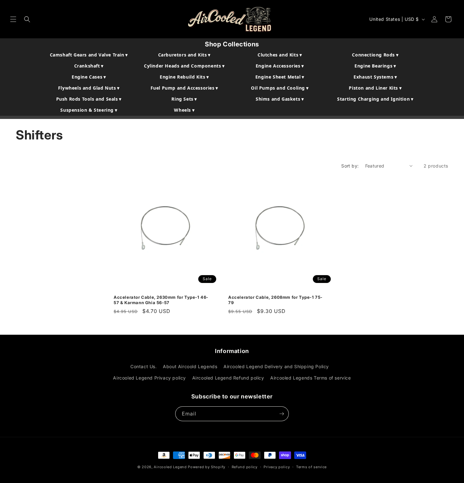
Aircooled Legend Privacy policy (149, 377)
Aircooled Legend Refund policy (228, 377)
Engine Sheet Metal (279, 77)
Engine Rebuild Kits (184, 77)
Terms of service (311, 467)
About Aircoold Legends (190, 366)
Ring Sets (184, 99)
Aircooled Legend (170, 467)
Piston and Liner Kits (375, 88)
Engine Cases (89, 77)
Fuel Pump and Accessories (184, 88)
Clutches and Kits (280, 55)
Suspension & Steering (88, 110)
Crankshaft (89, 66)
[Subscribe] (282, 413)
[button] (13, 19)
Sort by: (350, 165)
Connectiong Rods (375, 55)
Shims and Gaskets (280, 99)
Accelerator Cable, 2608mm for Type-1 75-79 (275, 299)
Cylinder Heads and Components (184, 66)
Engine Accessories (280, 66)
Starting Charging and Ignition (375, 99)
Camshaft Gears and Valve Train (89, 55)
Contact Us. (143, 366)
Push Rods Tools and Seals (89, 99)
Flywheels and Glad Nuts (89, 88)
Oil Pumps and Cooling (279, 88)
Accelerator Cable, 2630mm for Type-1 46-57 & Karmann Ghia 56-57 (161, 299)
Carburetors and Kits (184, 55)
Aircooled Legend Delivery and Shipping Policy (276, 366)
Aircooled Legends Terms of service (310, 377)
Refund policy (245, 467)
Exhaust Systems (375, 77)
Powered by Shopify (206, 467)
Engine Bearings (375, 66)
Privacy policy (277, 467)
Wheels (184, 110)
